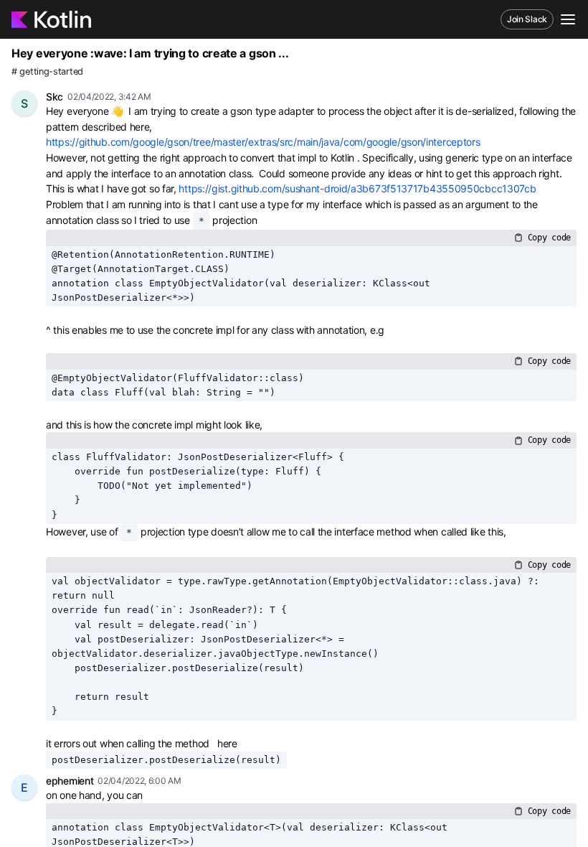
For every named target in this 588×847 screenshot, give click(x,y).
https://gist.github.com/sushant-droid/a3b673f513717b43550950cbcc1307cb (357, 188)
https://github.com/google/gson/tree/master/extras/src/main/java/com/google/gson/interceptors (263, 142)
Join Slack (527, 19)
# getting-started (47, 71)
